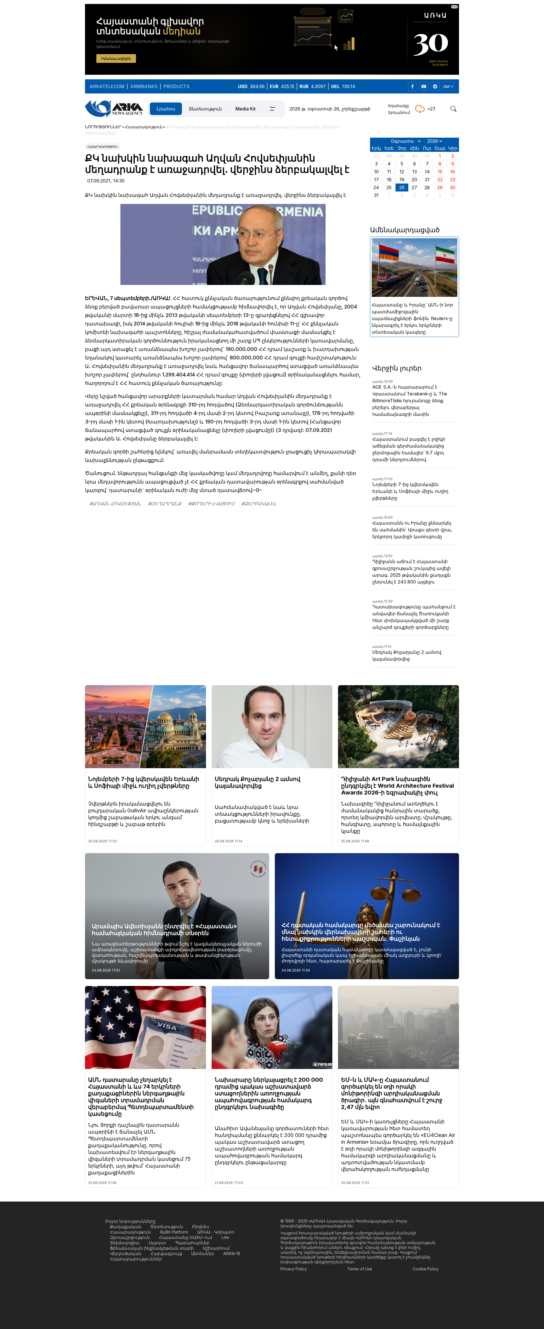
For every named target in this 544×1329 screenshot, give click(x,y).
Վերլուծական (125, 1253)
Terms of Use (359, 1268)
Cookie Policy (426, 1268)
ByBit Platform (174, 1232)
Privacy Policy (293, 1268)
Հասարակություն (102, 147)
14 (427, 171)
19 (402, 179)
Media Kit (245, 109)
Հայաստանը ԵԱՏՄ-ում (185, 1237)
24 (376, 187)
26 (402, 187)
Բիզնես (200, 1226)
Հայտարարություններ (136, 1259)
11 (389, 171)
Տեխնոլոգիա (125, 1242)
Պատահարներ (192, 1242)
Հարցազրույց (166, 1253)
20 (414, 179)
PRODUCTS (176, 86)
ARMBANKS (144, 86)
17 (376, 179)
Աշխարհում (216, 1248)
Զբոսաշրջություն (130, 1237)
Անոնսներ (202, 1253)
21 (427, 179)
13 (414, 171)
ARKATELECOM (107, 86)
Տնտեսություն (205, 109)
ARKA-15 (231, 1253)
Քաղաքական (125, 1226)
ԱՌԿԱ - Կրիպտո (215, 1232)
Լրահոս (166, 109)
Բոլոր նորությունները (130, 1221)
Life (225, 1237)
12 (402, 171)
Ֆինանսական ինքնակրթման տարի (152, 1248)
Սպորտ (157, 1242)
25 (389, 187)
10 (376, 171)
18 (389, 179)
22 (440, 179)
